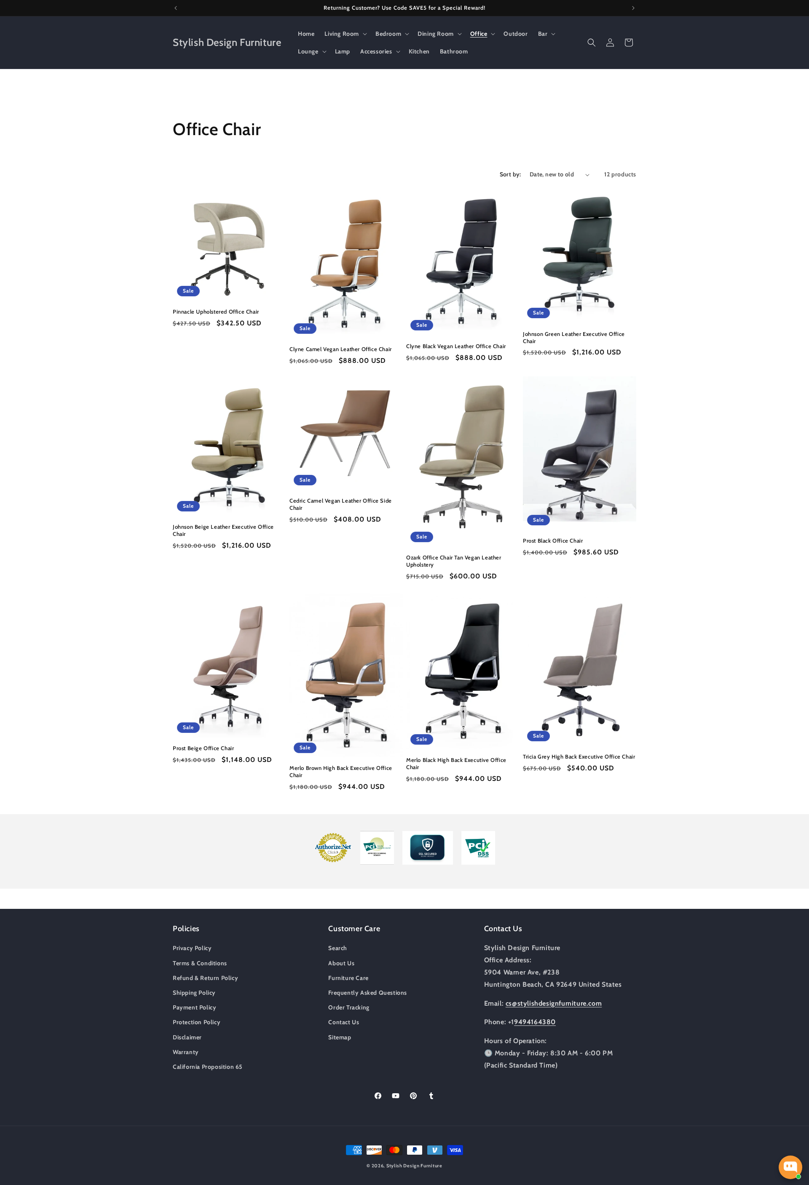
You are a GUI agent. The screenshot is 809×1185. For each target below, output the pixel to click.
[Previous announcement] (175, 8)
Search (337, 948)
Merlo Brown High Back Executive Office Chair (340, 771)
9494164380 (535, 1022)
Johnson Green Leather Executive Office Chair (574, 337)
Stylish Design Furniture (414, 1166)
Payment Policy (194, 1007)
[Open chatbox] (790, 1167)
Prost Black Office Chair (553, 540)
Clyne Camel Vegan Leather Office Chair (340, 349)
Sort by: (510, 174)
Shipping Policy (194, 992)
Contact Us (343, 1022)
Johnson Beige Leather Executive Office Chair (223, 530)
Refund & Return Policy (205, 978)
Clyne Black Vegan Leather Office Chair (456, 346)
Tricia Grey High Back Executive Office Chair (579, 756)
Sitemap (339, 1037)
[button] (344, 34)
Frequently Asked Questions (367, 992)
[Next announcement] (633, 8)
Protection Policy (196, 1022)
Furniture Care (348, 978)
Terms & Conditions (200, 963)
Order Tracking (348, 1007)
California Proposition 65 (208, 1066)
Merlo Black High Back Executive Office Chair (456, 763)
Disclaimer (187, 1037)
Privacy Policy (192, 948)
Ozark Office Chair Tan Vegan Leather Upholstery (453, 561)
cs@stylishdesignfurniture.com (554, 1003)
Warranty (186, 1052)
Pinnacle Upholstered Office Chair (216, 311)
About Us (341, 963)
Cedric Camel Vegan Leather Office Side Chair (340, 504)
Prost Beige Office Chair (203, 748)
